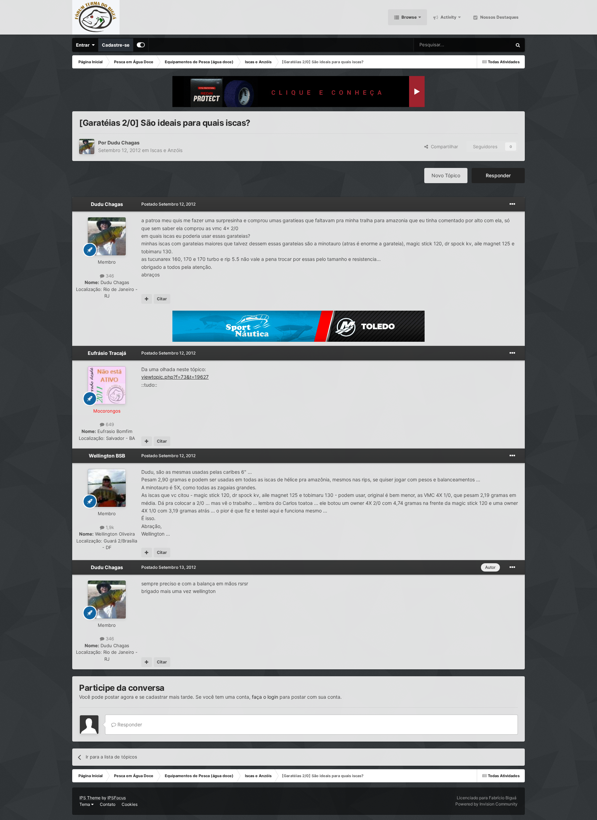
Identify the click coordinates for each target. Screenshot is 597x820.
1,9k (109, 527)
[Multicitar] (146, 299)
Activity (447, 17)
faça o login (265, 697)
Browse (408, 17)
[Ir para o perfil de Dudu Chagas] (86, 146)
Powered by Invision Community (486, 804)
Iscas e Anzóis (166, 150)
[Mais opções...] (512, 204)
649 (109, 424)
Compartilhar (443, 146)
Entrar (84, 45)
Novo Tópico (446, 175)
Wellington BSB (107, 456)
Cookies (130, 804)
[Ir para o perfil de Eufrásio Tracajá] (107, 385)
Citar (162, 298)
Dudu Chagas (123, 142)
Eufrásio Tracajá (107, 353)
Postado (168, 204)
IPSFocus (116, 797)
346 (109, 276)
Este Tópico (491, 44)
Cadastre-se (116, 45)
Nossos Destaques (499, 17)
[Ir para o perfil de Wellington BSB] (107, 488)
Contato (107, 804)
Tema (85, 804)
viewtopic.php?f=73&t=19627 (175, 377)
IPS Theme (90, 797)
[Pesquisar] (517, 44)
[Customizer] (140, 44)
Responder (498, 175)
